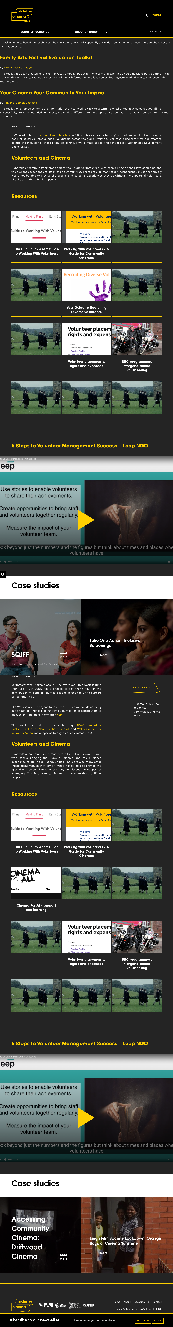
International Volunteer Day (52, 135)
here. (60, 714)
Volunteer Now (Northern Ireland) (48, 729)
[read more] (137, 237)
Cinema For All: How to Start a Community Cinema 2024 (147, 709)
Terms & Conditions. (126, 1309)
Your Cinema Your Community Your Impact (53, 93)
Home (14, 127)
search (155, 31)
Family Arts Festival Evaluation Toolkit (46, 58)
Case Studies (141, 1302)
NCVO (80, 725)
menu (156, 15)
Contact (157, 1302)
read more (63, 655)
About (127, 1302)
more (104, 655)
